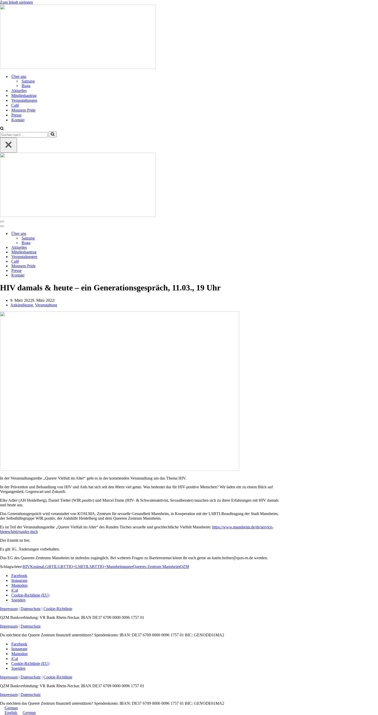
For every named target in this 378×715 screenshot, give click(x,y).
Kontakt (17, 120)
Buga (26, 86)
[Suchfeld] (2, 129)
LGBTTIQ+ (65, 566)
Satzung (28, 81)
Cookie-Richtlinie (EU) (30, 595)
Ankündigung (21, 305)
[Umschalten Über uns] (90, 234)
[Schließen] (8, 145)
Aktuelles (19, 90)
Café (15, 105)
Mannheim (115, 566)
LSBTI (81, 566)
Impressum (9, 609)
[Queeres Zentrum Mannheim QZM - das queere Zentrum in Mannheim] (78, 67)
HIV (26, 566)
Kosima (36, 566)
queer (128, 566)
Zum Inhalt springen (16, 2)
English (11, 712)
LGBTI (49, 566)
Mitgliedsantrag (24, 95)
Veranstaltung (46, 305)
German (11, 708)
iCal (14, 590)
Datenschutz (31, 609)
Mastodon (19, 585)
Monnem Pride (23, 110)
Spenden (18, 600)
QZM (184, 566)
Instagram (19, 580)
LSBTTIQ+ (96, 566)
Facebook (19, 575)
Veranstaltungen (24, 100)
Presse (16, 115)
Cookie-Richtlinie (57, 609)
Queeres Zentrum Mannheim (156, 566)
